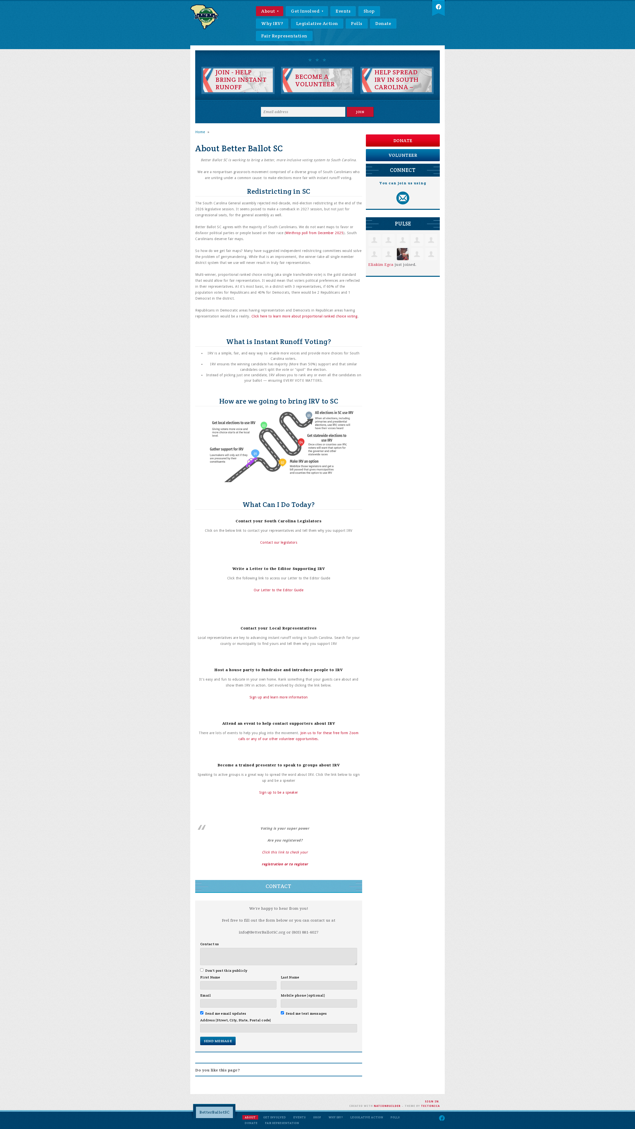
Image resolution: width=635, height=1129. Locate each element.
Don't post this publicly (226, 970)
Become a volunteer (315, 80)
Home (200, 132)
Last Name (290, 977)
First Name (210, 977)
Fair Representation (284, 36)
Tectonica (430, 1106)
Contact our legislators (278, 542)
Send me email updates (225, 1013)
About (268, 11)
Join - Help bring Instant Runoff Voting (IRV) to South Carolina (241, 90)
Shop (369, 11)
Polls (356, 23)
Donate (383, 23)
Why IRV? (272, 23)
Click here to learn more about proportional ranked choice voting (305, 316)
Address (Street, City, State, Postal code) (235, 1020)
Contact (278, 886)
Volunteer (402, 155)
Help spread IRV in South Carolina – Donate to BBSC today (396, 87)
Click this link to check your (285, 852)
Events (343, 11)
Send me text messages (306, 1013)
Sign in (432, 1101)
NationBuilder (387, 1106)
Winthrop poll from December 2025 (314, 233)
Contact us (209, 944)
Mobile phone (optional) (303, 995)
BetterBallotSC (214, 1112)
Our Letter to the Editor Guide (278, 590)
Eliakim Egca (380, 264)
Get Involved (306, 11)
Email (205, 995)
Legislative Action (317, 23)
